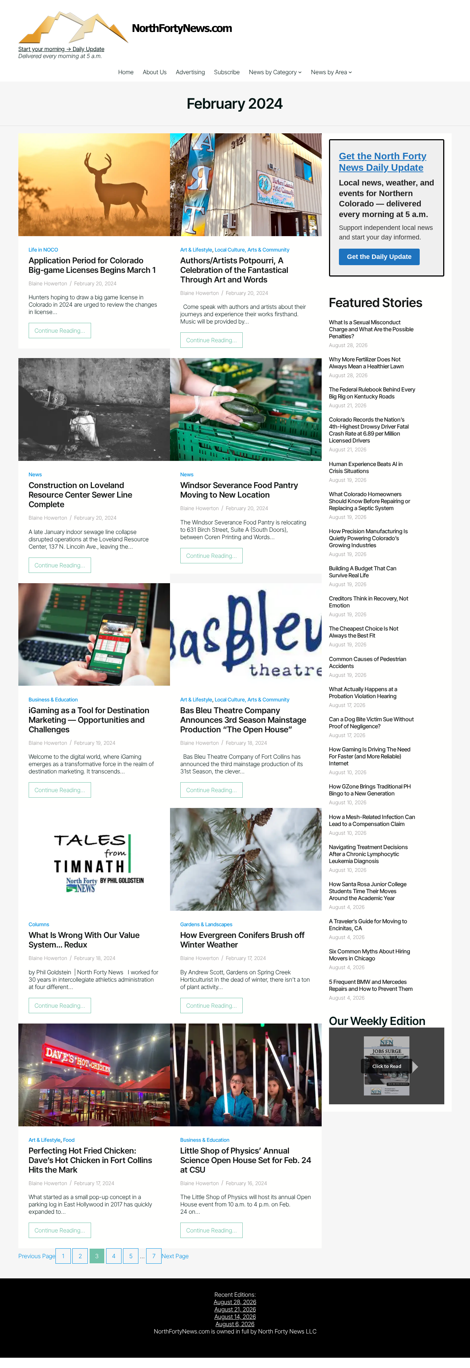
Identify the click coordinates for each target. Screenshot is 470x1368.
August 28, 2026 (235, 1302)
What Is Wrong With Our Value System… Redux (84, 939)
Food (69, 1140)
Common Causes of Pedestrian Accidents (367, 662)
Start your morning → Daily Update (61, 49)
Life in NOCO (43, 249)
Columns (39, 924)
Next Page (175, 1256)
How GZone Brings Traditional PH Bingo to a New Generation (370, 790)
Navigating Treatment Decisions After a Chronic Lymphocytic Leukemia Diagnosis (368, 854)
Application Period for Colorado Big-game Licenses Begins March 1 (92, 265)
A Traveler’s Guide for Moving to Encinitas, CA (368, 925)
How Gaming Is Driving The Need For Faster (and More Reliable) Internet (370, 756)
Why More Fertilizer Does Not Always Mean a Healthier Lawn (366, 363)
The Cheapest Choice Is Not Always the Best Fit (363, 632)
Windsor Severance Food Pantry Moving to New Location (239, 489)
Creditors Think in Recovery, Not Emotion (368, 602)
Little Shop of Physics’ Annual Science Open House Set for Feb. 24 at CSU (245, 1160)
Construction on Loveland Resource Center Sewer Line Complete (80, 494)
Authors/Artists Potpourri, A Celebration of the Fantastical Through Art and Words (234, 270)
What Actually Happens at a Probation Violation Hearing (363, 693)
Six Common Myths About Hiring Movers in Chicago (369, 955)
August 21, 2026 (235, 1309)
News (35, 474)
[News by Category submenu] (300, 72)
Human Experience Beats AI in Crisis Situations (366, 467)
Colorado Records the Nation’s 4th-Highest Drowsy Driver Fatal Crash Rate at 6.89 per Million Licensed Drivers (369, 430)
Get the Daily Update (379, 256)
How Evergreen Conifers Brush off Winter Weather (242, 939)
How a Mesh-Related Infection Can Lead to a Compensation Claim (372, 820)
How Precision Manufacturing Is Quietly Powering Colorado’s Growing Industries (368, 538)
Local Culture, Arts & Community (252, 249)
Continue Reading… (62, 332)
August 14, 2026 (235, 1316)
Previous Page (36, 1256)
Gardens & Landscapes (206, 924)
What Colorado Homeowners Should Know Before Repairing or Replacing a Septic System (369, 501)
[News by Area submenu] (350, 72)
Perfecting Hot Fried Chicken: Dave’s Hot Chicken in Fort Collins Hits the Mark (90, 1160)
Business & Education (53, 699)
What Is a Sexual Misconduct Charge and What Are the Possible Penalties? (371, 329)
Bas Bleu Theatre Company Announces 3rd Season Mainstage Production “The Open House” (243, 719)
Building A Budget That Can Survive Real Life (363, 572)
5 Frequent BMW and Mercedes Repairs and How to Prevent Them (371, 985)
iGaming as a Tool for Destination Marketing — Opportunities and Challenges (89, 719)
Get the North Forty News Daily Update (382, 162)
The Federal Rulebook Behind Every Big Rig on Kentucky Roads (372, 393)
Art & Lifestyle (196, 249)
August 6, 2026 (235, 1324)
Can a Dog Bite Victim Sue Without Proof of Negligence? (371, 723)
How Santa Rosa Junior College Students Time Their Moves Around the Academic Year (367, 891)
